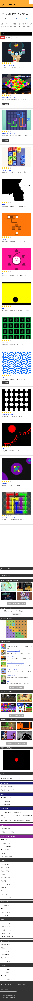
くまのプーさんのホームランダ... (15, 663)
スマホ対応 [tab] (15, 37)
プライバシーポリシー (6, 984)
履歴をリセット (16, 614)
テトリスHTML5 (11, 644)
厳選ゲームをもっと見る (16, 715)
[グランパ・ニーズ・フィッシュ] (8, 586)
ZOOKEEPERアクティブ (13, 651)
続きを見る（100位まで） (16, 687)
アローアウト (10, 681)
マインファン (10, 656)
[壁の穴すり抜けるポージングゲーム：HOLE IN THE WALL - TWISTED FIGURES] (8, 735)
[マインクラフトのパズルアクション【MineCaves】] (8, 726)
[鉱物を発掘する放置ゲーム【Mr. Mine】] (8, 698)
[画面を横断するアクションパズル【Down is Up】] (24, 726)
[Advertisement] (16, 544)
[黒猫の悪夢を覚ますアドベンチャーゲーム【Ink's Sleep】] (24, 735)
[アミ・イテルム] (8, 596)
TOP (7, 778)
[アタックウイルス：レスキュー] (24, 596)
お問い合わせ (4, 989)
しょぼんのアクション (12, 669)
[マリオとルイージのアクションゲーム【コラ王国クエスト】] (24, 707)
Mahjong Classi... (11, 675)
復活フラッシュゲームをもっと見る (16, 743)
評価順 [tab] (8, 37)
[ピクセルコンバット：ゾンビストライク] (24, 586)
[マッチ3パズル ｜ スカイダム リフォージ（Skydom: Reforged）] (8, 707)
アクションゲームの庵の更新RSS (16, 603)
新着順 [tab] (3, 37)
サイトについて (22, 984)
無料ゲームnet (9, 4)
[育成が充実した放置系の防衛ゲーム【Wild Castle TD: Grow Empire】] (24, 698)
